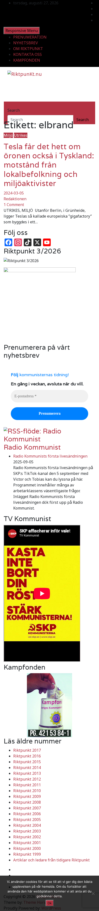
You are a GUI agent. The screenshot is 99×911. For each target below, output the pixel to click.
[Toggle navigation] (10, 106)
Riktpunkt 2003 (27, 831)
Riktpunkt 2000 (27, 848)
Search (13, 110)
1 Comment (14, 204)
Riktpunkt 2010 (27, 790)
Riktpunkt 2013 (27, 773)
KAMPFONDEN (26, 60)
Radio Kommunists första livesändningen (50, 456)
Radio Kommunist (32, 447)
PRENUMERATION (30, 37)
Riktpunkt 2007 (27, 808)
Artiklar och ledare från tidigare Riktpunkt (51, 860)
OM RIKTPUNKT (28, 48)
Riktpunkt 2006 (27, 813)
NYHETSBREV (25, 42)
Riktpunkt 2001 (27, 842)
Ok (50, 903)
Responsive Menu (22, 30)
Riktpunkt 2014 (27, 767)
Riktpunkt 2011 (27, 785)
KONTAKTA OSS (27, 54)
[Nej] (93, 893)
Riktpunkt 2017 (27, 750)
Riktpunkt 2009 (27, 796)
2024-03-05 (14, 193)
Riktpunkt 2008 (27, 802)
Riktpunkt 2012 (27, 779)
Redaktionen (15, 198)
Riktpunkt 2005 (27, 819)
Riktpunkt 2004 (27, 825)
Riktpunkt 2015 (27, 761)
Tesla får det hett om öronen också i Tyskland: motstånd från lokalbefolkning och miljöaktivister (49, 165)
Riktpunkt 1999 (27, 854)
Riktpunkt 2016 (27, 756)
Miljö (8, 135)
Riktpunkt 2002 (27, 837)
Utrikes (20, 135)
